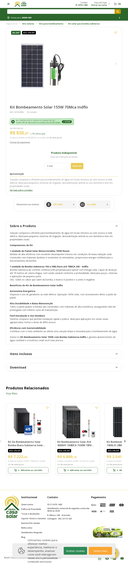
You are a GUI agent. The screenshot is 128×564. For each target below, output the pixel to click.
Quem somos (27, 504)
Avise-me (77, 166)
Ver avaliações (32, 112)
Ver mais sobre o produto (21, 190)
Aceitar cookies (75, 551)
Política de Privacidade (31, 509)
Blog (23, 537)
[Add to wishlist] (115, 32)
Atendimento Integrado (31, 532)
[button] (12, 64)
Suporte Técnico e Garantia (33, 518)
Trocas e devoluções (30, 513)
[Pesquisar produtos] (118, 11)
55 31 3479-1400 (54, 504)
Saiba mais (100, 551)
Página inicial (11, 23)
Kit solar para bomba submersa (84, 23)
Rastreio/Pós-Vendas (30, 523)
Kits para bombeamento (51, 23)
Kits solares (28, 23)
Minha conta (26, 527)
